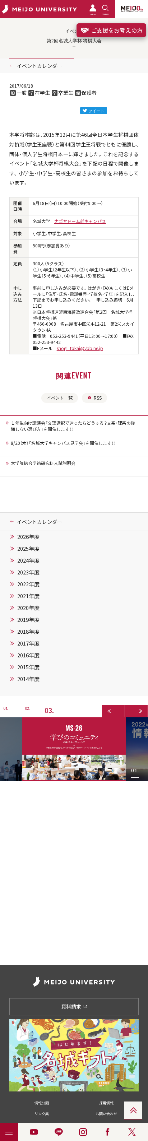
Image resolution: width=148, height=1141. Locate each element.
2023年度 (28, 572)
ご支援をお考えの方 (116, 30)
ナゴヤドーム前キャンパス (80, 221)
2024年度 (28, 560)
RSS (98, 398)
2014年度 (28, 679)
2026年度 (28, 537)
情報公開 (41, 1102)
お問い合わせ (106, 1113)
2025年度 (28, 549)
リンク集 (41, 1113)
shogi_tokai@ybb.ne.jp (80, 348)
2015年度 (28, 667)
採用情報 (106, 1102)
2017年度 (28, 643)
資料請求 (71, 1006)
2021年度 (28, 596)
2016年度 (28, 655)
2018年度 (28, 631)
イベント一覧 (60, 398)
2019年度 (28, 620)
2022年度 (28, 584)
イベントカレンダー (39, 65)
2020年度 (28, 608)
